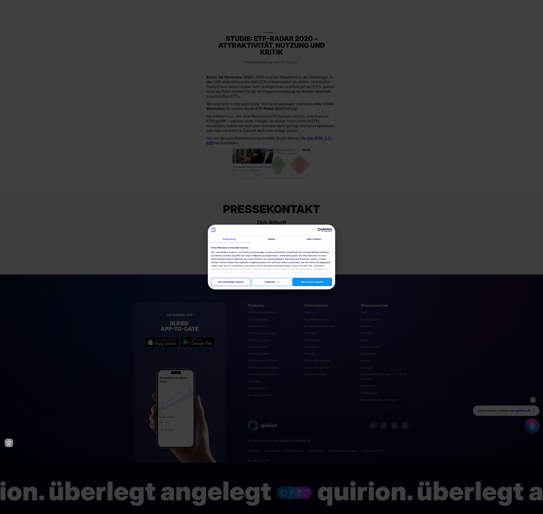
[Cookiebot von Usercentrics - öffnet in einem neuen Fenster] (319, 230)
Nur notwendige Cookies (231, 282)
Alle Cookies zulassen (312, 282)
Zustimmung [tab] (229, 239)
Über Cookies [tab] (314, 239)
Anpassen (270, 282)
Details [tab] (271, 239)
